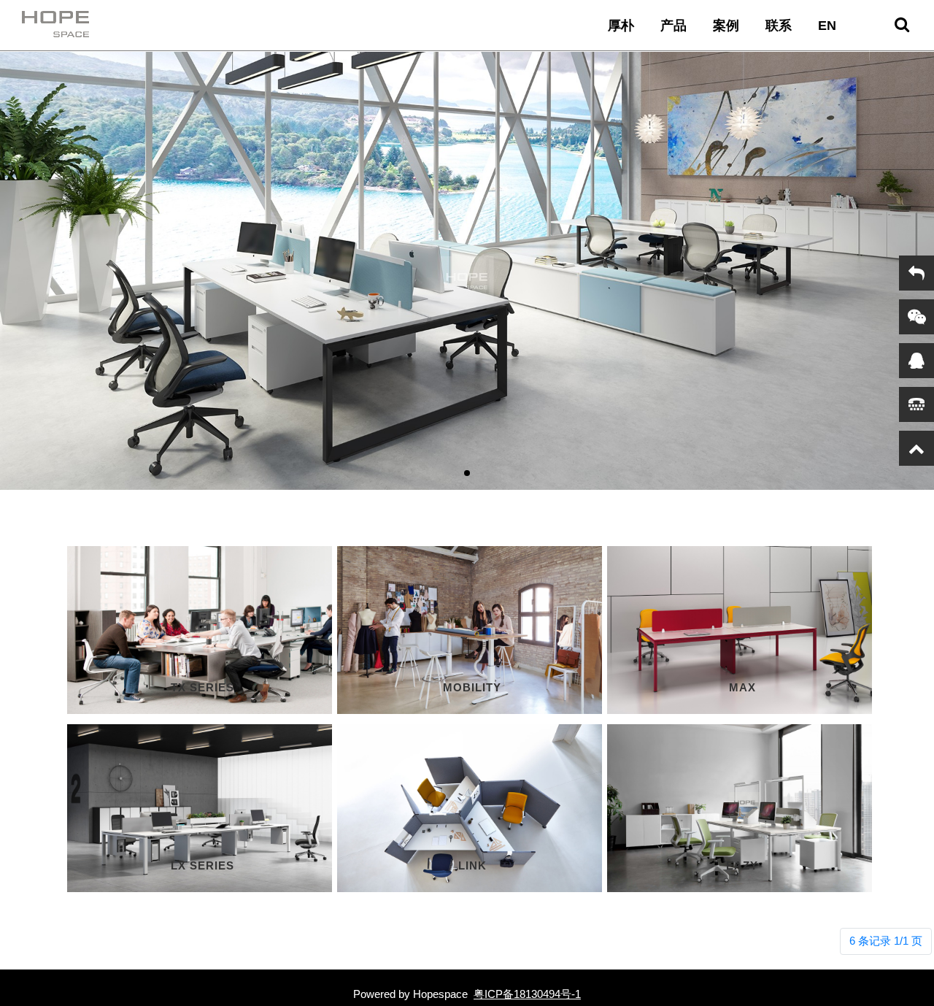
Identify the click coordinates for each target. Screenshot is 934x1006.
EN (827, 25)
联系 (778, 25)
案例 (726, 25)
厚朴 (621, 25)
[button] (467, 473)
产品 (673, 25)
